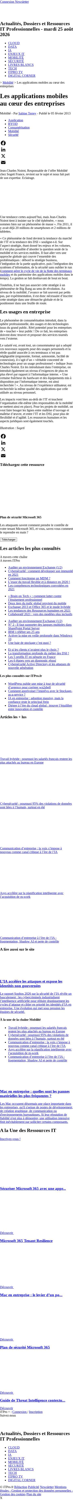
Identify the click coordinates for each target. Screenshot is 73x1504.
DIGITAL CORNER (21, 75)
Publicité (33, 1487)
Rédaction (20, 1487)
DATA (12, 46)
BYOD (13, 124)
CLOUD (14, 43)
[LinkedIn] (36, 149)
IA (10, 50)
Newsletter (47, 1487)
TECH (12, 68)
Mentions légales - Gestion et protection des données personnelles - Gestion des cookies (36, 1490)
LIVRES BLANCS (21, 65)
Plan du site (33, 1494)
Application (15, 120)
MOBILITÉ (16, 57)
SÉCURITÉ (16, 61)
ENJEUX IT (16, 54)
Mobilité (8, 82)
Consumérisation (19, 127)
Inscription (36, 1412)
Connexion (19, 1412)
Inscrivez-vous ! (10, 1139)
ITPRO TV (15, 72)
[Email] (36, 162)
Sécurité (13, 134)
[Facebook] (36, 143)
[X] (36, 156)
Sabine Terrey (27, 113)
